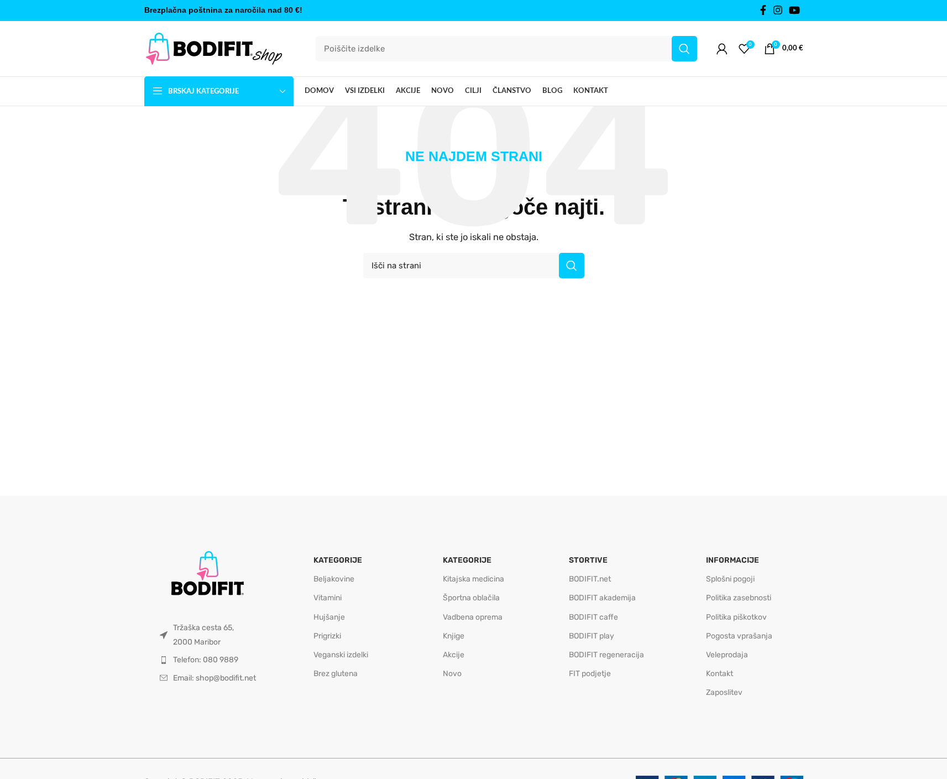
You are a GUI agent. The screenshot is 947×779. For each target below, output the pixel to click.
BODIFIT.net (590, 579)
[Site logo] (213, 48)
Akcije (453, 654)
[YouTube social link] (794, 10)
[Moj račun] (722, 49)
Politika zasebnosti (738, 598)
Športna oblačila (471, 598)
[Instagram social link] (778, 10)
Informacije (732, 560)
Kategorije (337, 560)
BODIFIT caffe (593, 617)
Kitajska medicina (473, 579)
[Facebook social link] (763, 10)
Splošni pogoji (730, 579)
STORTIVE (588, 560)
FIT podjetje (590, 673)
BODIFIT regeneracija (606, 654)
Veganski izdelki (340, 654)
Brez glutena (335, 673)
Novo (452, 673)
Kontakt (719, 673)
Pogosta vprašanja (739, 636)
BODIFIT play (591, 636)
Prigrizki (327, 636)
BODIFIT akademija (602, 598)
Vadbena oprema (473, 617)
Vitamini (327, 598)
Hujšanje (329, 617)
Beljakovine (333, 579)
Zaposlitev (724, 692)
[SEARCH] (684, 48)
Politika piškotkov (736, 617)
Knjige (453, 636)
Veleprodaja (727, 654)
